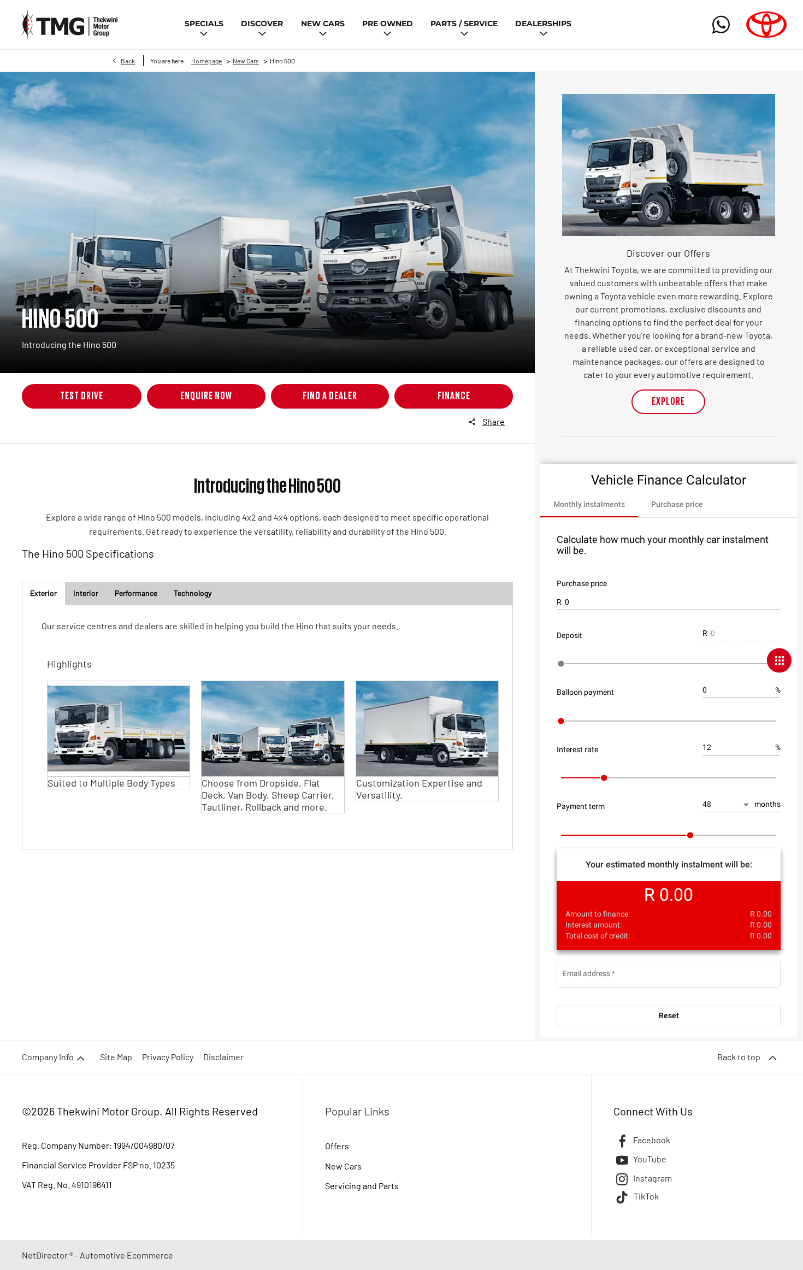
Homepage (206, 60)
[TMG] (69, 24)
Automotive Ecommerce (126, 1255)
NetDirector (45, 1255)
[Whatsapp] (721, 24)
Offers (337, 1146)
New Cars (246, 60)
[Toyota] (766, 24)
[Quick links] (769, 660)
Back (128, 60)
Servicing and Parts (362, 1185)
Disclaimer (223, 1057)
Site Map (116, 1057)
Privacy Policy (167, 1057)
